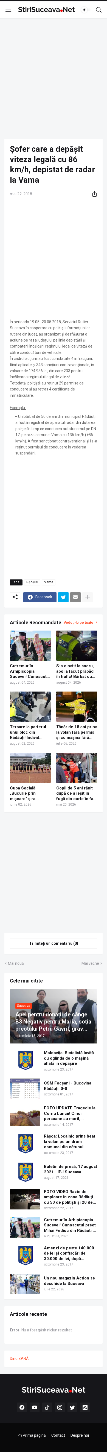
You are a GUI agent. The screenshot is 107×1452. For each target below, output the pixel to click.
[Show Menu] (8, 9)
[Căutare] (99, 9)
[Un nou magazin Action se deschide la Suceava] (25, 1284)
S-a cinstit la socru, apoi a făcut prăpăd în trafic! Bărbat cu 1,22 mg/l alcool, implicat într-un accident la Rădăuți (75, 671)
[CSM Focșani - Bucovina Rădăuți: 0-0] (25, 1088)
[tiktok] (47, 1407)
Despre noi (80, 1435)
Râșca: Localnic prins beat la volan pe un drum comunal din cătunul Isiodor (69, 1142)
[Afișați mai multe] (87, 597)
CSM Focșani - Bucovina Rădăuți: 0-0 (67, 1086)
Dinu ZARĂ (19, 1358)
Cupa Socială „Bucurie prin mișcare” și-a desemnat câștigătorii (23, 794)
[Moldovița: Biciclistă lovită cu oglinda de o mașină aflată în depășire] (25, 1060)
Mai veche (90, 963)
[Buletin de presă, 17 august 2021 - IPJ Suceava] (25, 1172)
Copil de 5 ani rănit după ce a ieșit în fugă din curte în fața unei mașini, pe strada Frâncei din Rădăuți (76, 794)
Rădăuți (32, 582)
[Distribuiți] (92, 194)
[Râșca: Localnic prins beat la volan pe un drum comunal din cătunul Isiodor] (25, 1144)
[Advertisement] (53, 78)
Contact (58, 1435)
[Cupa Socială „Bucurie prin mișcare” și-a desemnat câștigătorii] (30, 768)
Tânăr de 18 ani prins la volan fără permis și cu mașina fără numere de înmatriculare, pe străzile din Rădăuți (76, 732)
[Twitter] (63, 597)
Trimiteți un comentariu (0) (53, 943)
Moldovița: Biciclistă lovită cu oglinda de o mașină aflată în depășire (69, 1058)
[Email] (75, 597)
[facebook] (22, 1407)
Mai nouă (16, 963)
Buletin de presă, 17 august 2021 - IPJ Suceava (70, 1169)
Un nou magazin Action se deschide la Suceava (69, 1281)
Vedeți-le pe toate (78, 622)
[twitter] (72, 1407)
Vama (48, 582)
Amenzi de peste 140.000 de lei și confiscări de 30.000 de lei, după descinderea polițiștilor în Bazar (69, 1254)
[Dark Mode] (86, 9)
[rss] (85, 1407)
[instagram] (60, 1407)
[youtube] (35, 1407)
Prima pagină (34, 1435)
